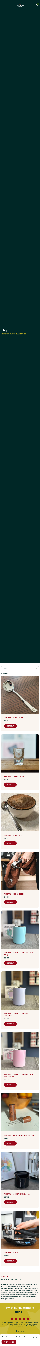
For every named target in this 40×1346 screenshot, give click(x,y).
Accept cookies (9, 1342)
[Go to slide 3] (21, 1331)
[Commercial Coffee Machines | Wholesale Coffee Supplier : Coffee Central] (19, 5)
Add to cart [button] (10, 726)
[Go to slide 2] (18, 1331)
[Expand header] (3, 5)
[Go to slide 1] (16, 1331)
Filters (5, 669)
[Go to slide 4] (23, 1331)
